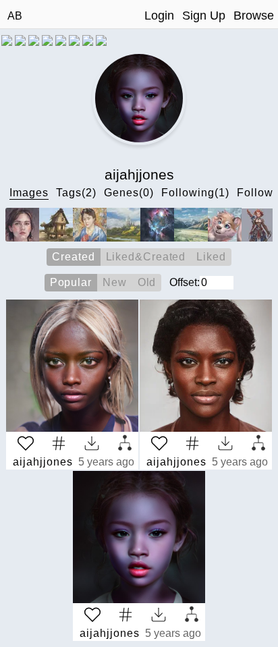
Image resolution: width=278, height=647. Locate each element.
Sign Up (203, 15)
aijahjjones (43, 462)
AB (14, 16)
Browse (253, 15)
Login (159, 15)
